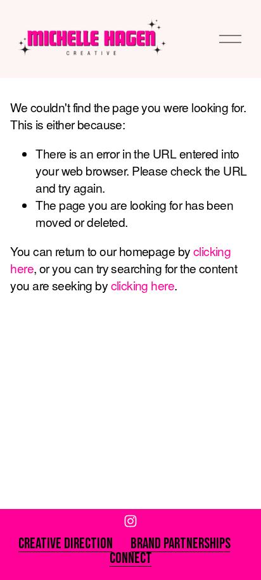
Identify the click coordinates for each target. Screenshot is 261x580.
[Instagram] (130, 521)
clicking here (143, 284)
